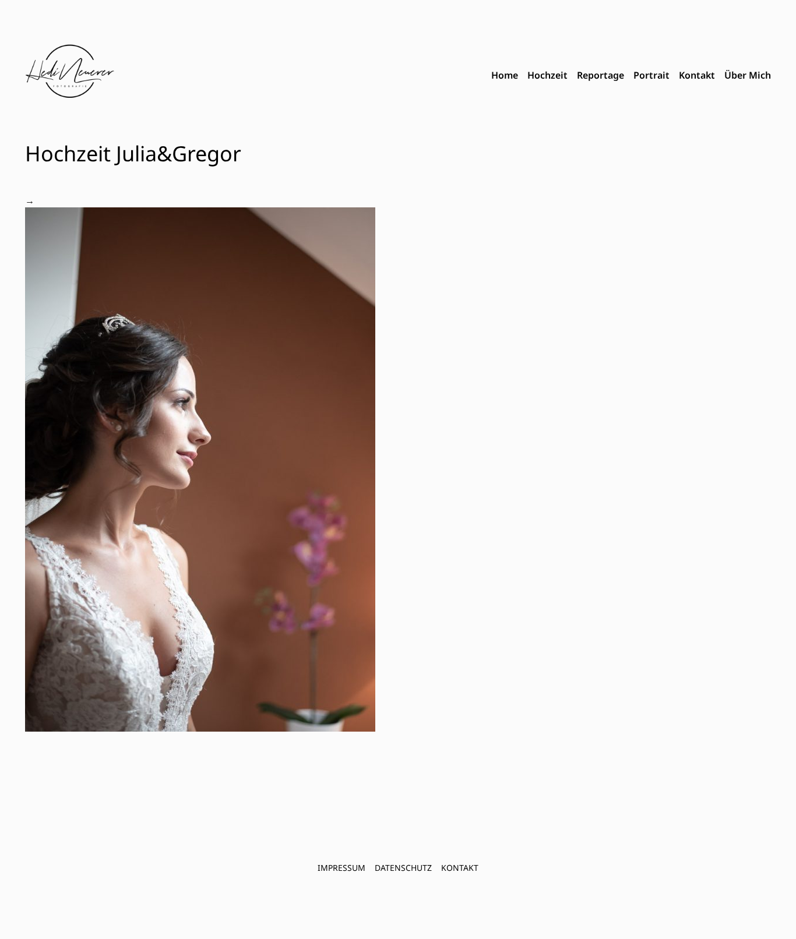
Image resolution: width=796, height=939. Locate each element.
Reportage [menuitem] (600, 75)
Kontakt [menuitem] (697, 75)
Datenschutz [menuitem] (403, 867)
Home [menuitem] (504, 75)
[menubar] (631, 76)
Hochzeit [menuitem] (547, 75)
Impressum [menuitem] (341, 867)
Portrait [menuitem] (651, 75)
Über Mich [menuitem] (747, 75)
